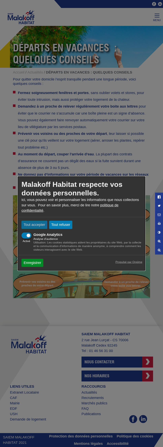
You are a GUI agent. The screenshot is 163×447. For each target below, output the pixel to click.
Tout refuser (60, 225)
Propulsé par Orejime (128, 262)
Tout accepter (34, 225)
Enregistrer (32, 263)
